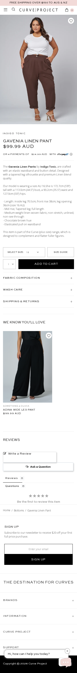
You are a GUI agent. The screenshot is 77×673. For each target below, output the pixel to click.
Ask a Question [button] (40, 466)
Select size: (15, 252)
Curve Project (37, 663)
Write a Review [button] (19, 453)
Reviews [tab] (11, 478)
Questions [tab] (12, 486)
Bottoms (19, 510)
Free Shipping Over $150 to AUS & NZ (39, 2)
